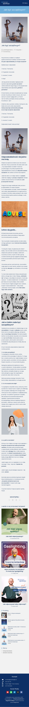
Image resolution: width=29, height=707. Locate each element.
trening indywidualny (7, 651)
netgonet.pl (16, 702)
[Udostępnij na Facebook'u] (12, 500)
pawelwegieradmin (8, 50)
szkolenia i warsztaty (7, 652)
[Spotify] (11, 692)
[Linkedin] (14, 692)
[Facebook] (21, 692)
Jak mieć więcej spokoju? (14, 536)
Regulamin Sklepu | (10, 700)
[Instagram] (18, 692)
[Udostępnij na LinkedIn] (16, 500)
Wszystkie (18, 50)
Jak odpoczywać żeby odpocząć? (14, 604)
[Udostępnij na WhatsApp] (19, 500)
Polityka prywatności (18, 699)
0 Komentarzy (6, 51)
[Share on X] (9, 500)
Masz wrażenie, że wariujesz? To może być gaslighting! (14, 570)
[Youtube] (7, 692)
